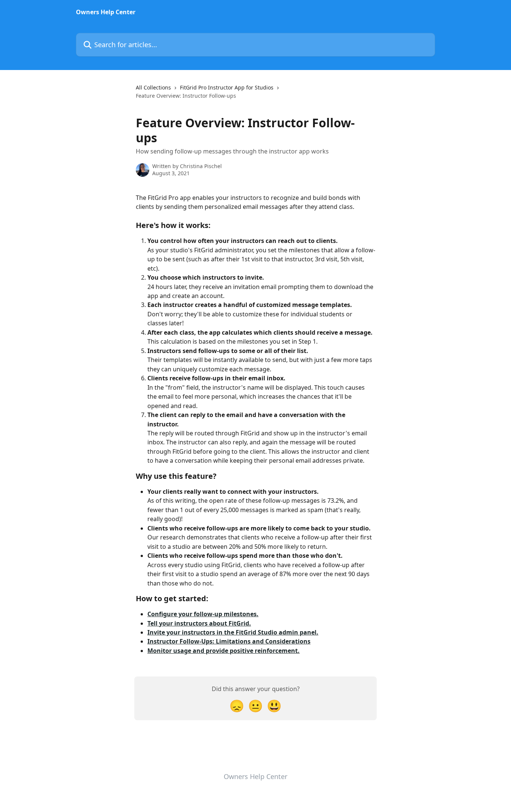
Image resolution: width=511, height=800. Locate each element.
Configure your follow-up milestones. (202, 614)
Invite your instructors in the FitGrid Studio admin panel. (232, 632)
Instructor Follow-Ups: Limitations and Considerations (228, 641)
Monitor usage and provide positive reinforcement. (223, 651)
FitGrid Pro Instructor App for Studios (226, 87)
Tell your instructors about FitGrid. (199, 623)
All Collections (153, 87)
